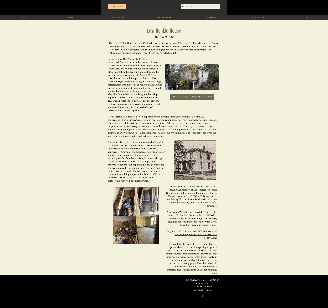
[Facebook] (203, 296)
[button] (117, 17)
